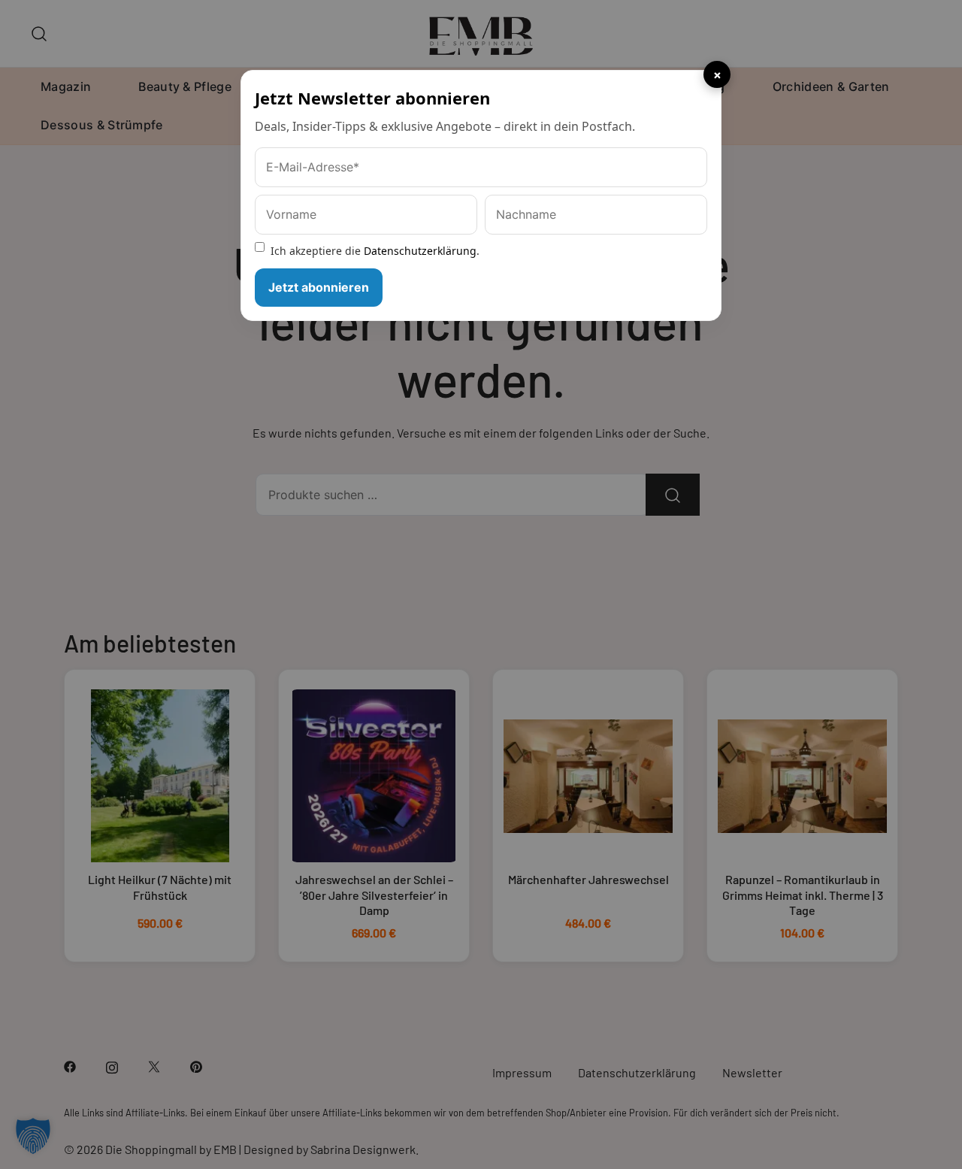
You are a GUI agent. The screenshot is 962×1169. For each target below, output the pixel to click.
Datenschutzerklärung (420, 251)
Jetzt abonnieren (318, 287)
